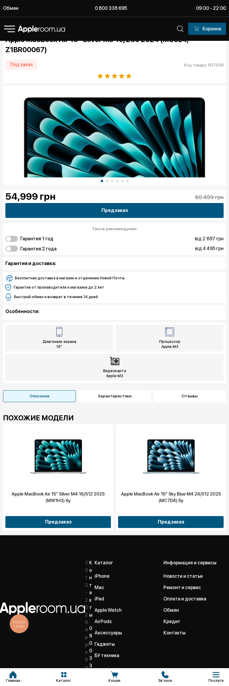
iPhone (102, 576)
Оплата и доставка (184, 599)
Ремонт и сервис (182, 587)
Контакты (174, 633)
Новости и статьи (183, 576)
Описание (39, 396)
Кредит (171, 621)
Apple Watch (108, 610)
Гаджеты (105, 644)
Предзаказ (114, 210)
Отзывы (190, 396)
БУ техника (107, 655)
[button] (102, 181)
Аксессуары (108, 633)
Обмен (10, 8)
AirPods (103, 621)
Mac (99, 587)
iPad (99, 599)
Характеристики (114, 396)
